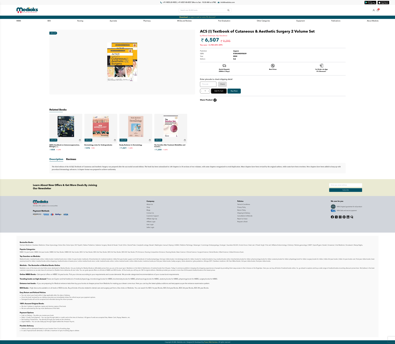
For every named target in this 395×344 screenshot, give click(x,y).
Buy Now (234, 91)
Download (183, 17)
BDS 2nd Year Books (100, 252)
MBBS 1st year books (27, 252)
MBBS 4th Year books (71, 252)
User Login (150, 224)
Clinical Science (191, 252)
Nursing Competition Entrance (155, 252)
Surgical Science (202, 252)
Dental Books (213, 252)
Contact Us (150, 213)
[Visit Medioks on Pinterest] (344, 217)
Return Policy (241, 210)
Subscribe (345, 190)
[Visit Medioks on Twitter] (336, 217)
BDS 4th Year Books (128, 252)
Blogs (148, 210)
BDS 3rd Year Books (114, 252)
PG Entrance (139, 252)
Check (222, 84)
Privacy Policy (241, 207)
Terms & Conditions (243, 204)
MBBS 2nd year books (41, 252)
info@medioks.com (227, 2)
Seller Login (150, 227)
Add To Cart (218, 91)
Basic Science (180, 252)
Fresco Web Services (211, 342)
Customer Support (153, 216)
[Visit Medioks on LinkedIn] (348, 217)
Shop (148, 207)
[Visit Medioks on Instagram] (340, 217)
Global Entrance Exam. (236, 252)
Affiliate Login (151, 221)
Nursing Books (170, 252)
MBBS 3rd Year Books (56, 252)
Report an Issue (242, 219)
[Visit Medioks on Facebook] (332, 217)
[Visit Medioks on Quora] (351, 217)
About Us (150, 204)
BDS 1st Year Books (86, 252)
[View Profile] (373, 10)
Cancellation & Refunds (244, 216)
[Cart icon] (80, 140)
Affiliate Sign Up (152, 219)
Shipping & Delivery (243, 213)
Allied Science (223, 252)
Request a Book (242, 221)
